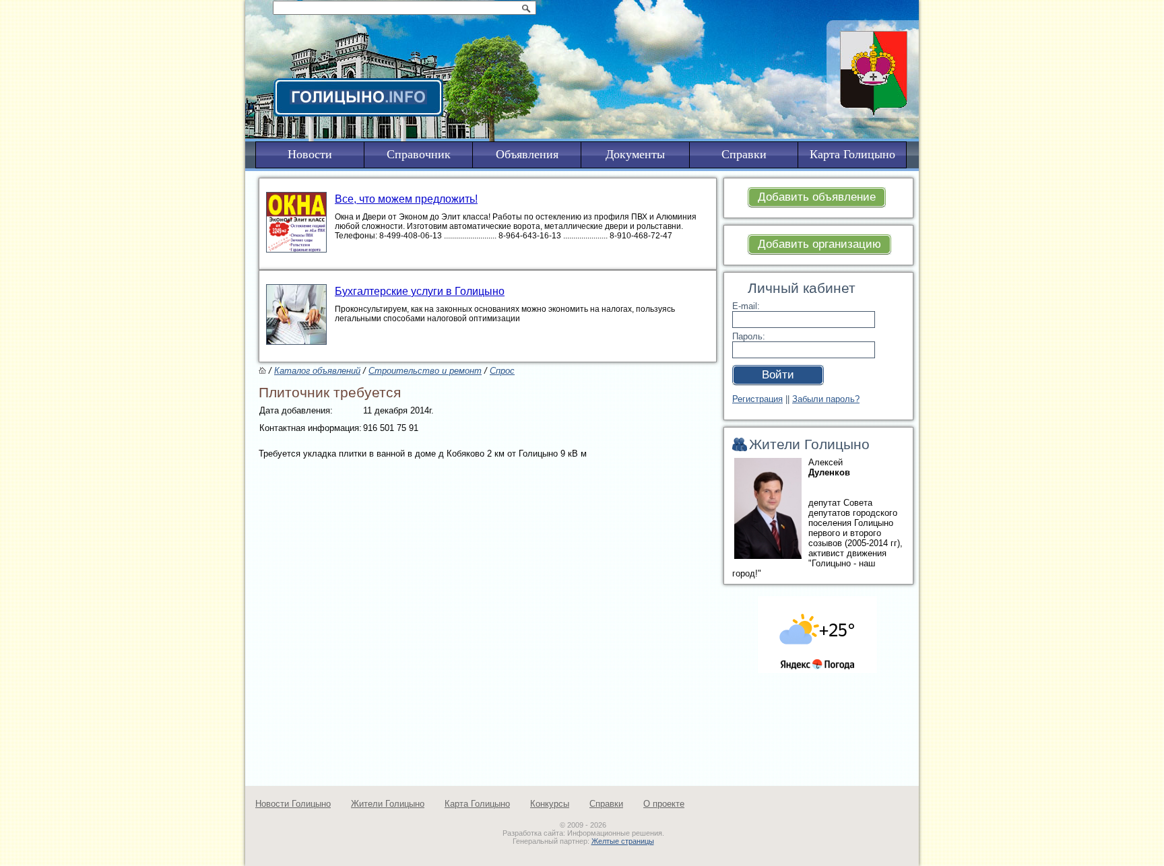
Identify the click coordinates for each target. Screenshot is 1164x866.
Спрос (502, 371)
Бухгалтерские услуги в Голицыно (420, 291)
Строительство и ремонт (425, 371)
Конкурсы (549, 804)
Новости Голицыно (293, 804)
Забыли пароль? (826, 399)
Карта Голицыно (477, 804)
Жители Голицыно (387, 804)
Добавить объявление (817, 197)
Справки (606, 804)
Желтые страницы (622, 841)
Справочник (419, 154)
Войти (778, 374)
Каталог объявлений (317, 371)
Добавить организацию (819, 244)
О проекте (663, 804)
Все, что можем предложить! (406, 199)
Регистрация (757, 399)
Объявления (527, 154)
